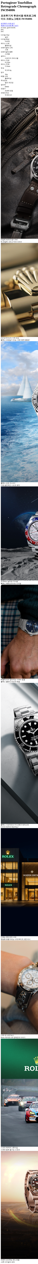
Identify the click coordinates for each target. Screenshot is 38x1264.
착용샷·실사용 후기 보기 (9, 25)
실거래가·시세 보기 (8, 23)
